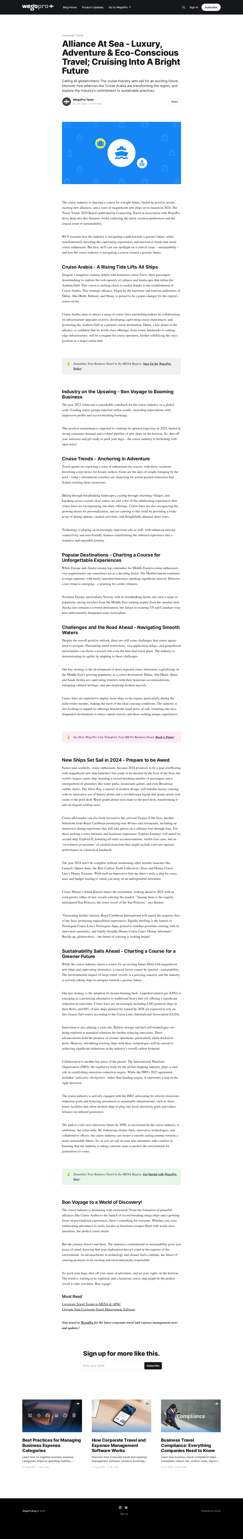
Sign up (124, 1513)
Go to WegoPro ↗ (120, 7)
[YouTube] (126, 1507)
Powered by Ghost (211, 1511)
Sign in (194, 7)
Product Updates (92, 7)
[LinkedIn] (120, 1507)
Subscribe (211, 7)
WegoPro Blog (29, 1511)
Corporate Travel (72, 35)
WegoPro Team (83, 99)
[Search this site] (183, 7)
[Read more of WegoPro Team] (66, 101)
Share (174, 101)
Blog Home (70, 7)
